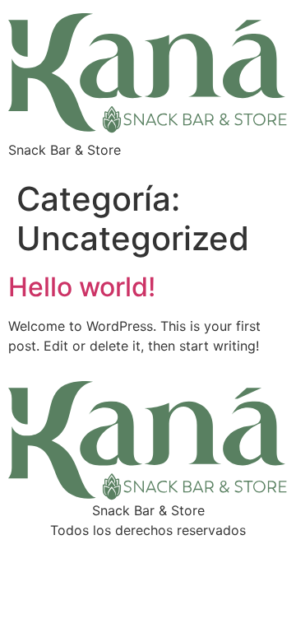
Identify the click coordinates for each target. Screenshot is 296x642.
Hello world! (81, 287)
